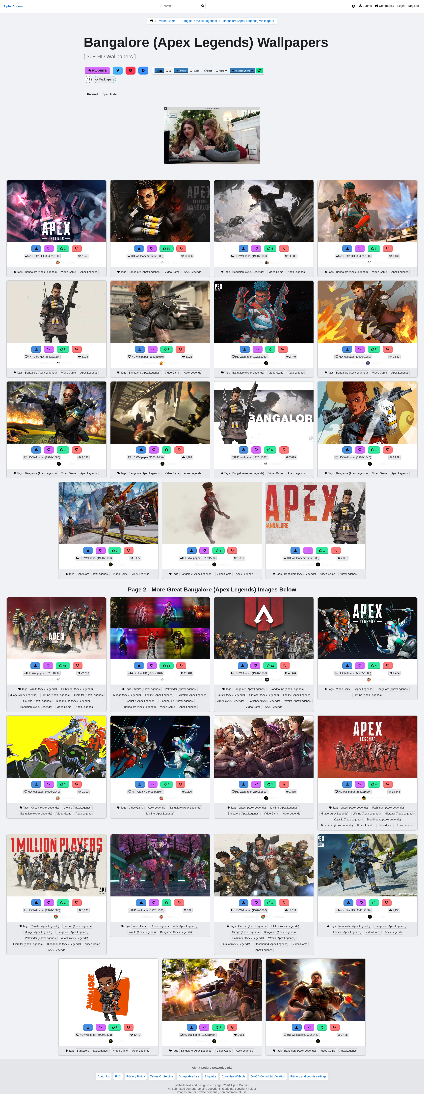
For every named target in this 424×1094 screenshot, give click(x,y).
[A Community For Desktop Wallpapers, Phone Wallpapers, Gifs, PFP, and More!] (151, 21)
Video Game (167, 21)
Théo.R (276, 679)
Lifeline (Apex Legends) (56, 695)
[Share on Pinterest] (130, 71)
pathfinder (110, 94)
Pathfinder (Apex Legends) (77, 689)
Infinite (182, 70)
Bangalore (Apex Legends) (199, 21)
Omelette (68, 262)
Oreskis (275, 363)
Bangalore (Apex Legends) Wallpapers (248, 21)
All (88, 79)
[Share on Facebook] (143, 71)
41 (64, 665)
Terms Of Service (161, 1076)
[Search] (203, 6)
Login (401, 5)
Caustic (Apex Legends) (37, 701)
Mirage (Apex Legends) (23, 695)
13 (168, 665)
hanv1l (275, 262)
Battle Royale (365, 825)
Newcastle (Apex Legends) (354, 926)
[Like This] (270, 349)
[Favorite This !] (49, 248)
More (221, 70)
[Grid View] (159, 70)
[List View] (168, 70)
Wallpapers (106, 79)
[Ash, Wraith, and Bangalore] (160, 895)
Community (386, 5)
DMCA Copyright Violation (268, 1076)
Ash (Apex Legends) (185, 926)
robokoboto (68, 916)
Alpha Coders (13, 6)
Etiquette (210, 1076)
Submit (367, 5)
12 (272, 665)
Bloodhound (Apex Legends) (73, 701)
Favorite (99, 70)
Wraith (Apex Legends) (43, 689)
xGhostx (171, 262)
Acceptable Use (188, 1076)
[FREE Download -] (36, 248)
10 (168, 248)
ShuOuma (379, 363)
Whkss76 (171, 363)
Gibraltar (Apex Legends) (89, 695)
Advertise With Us (233, 1076)
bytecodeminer (379, 798)
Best (209, 70)
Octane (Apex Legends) (45, 807)
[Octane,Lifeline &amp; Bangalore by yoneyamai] (56, 777)
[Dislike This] (77, 248)
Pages (196, 70)
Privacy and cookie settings (308, 1076)
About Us (104, 1076)
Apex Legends (88, 272)
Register (413, 5)
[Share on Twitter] (118, 71)
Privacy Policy (135, 1076)
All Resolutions (242, 70)
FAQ (118, 1076)
